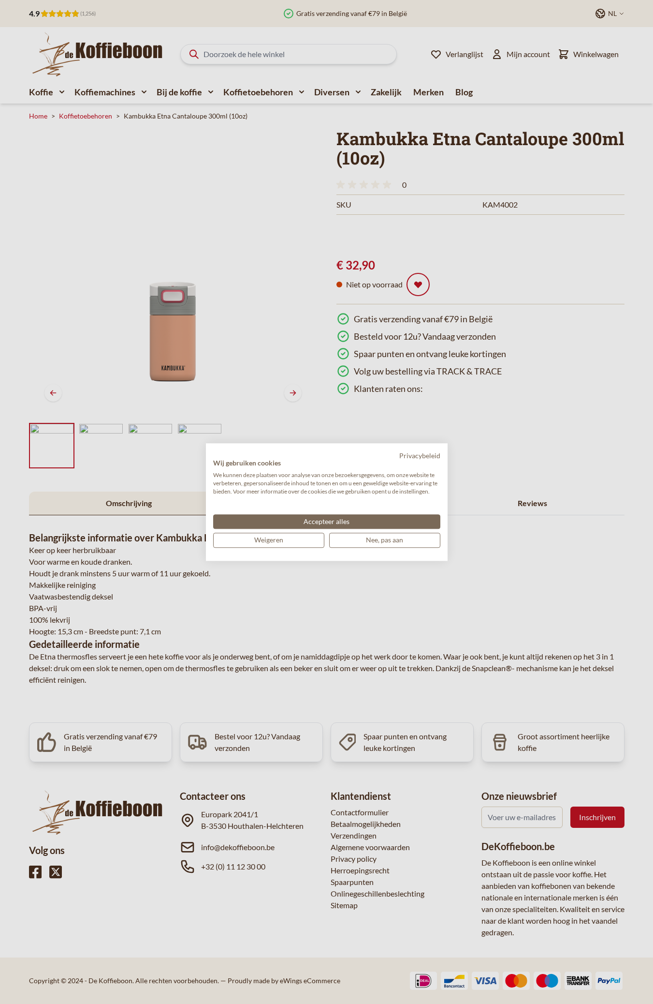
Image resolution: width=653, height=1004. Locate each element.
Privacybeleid (419, 455)
